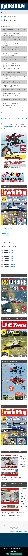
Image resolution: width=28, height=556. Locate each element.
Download (12, 251)
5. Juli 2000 (4, 23)
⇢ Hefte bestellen (6, 231)
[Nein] (26, 551)
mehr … (13, 479)
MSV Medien (14, 528)
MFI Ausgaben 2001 (21, 118)
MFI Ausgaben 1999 (7, 118)
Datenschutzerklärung (16, 553)
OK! (8, 553)
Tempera (19, 531)
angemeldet (9, 126)
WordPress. (24, 531)
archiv (5, 16)
